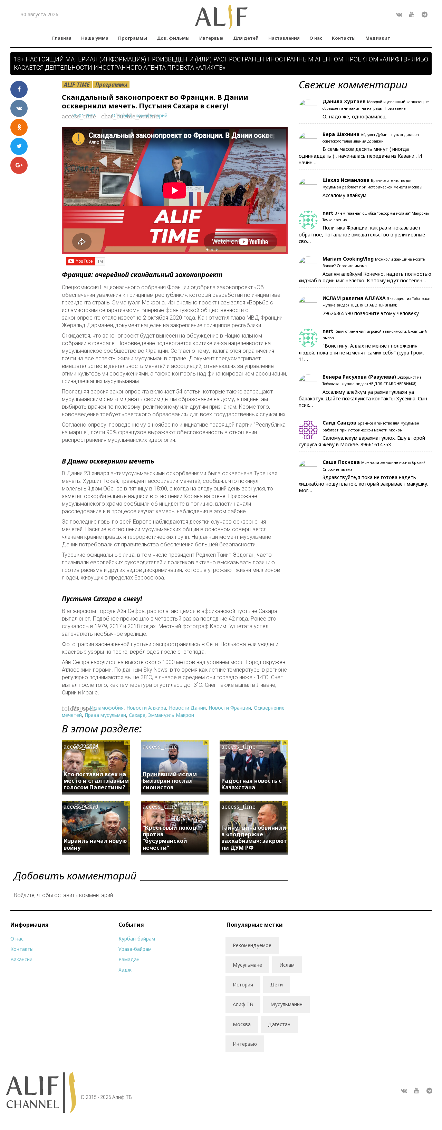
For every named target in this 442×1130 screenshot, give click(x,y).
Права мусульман (105, 715)
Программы (132, 38)
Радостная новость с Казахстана (251, 784)
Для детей (246, 38)
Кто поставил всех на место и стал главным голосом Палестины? (96, 780)
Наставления (284, 38)
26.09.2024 (86, 745)
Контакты (344, 38)
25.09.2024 (86, 806)
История (243, 984)
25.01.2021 (84, 115)
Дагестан (279, 1024)
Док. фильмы (173, 38)
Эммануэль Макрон (171, 715)
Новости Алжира (146, 707)
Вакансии (21, 959)
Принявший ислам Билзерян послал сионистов (170, 780)
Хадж (125, 969)
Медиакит (377, 38)
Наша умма (94, 38)
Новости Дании (187, 707)
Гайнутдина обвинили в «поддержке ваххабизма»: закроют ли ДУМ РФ (254, 837)
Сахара (137, 715)
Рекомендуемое (252, 945)
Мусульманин (286, 1004)
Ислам (287, 965)
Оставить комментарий (139, 115)
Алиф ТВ (243, 1004)
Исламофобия (107, 707)
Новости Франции (230, 707)
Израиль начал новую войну (95, 844)
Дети (276, 984)
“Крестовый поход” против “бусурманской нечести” (171, 837)
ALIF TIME (77, 84)
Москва (242, 1024)
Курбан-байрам (136, 938)
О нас (315, 38)
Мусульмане (247, 965)
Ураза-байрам (135, 949)
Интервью (211, 38)
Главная (61, 38)
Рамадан (129, 959)
